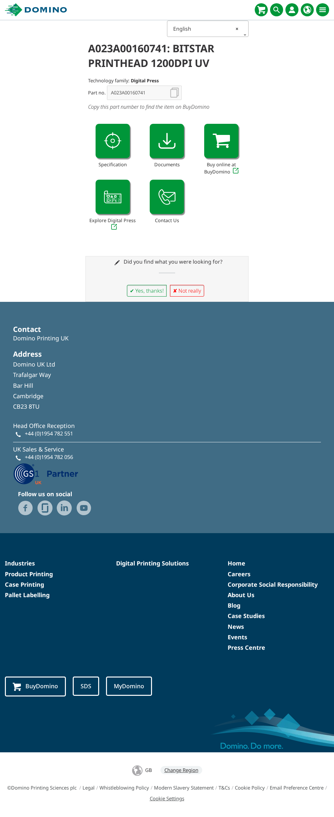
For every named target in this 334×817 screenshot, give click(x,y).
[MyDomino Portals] (291, 9)
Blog (234, 605)
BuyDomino (41, 686)
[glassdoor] (45, 507)
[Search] (276, 9)
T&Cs (224, 787)
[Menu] (322, 9)
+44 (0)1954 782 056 (49, 457)
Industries (20, 563)
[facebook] (25, 507)
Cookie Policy (250, 787)
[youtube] (83, 507)
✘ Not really (187, 290)
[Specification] (113, 141)
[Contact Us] (167, 197)
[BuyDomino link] (221, 141)
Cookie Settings (167, 798)
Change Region (181, 770)
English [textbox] (205, 28)
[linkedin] (64, 507)
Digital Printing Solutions (152, 563)
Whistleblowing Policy (124, 787)
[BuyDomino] (261, 9)
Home (236, 563)
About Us (241, 595)
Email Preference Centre (297, 787)
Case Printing (24, 584)
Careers (239, 574)
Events (237, 637)
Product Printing (29, 574)
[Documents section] (167, 141)
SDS (86, 686)
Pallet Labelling (27, 595)
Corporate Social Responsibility (273, 584)
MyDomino (129, 686)
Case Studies (246, 616)
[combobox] (208, 29)
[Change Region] (307, 9)
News (236, 626)
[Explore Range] (113, 197)
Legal (89, 787)
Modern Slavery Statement (184, 787)
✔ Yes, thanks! (147, 290)
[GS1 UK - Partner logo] (45, 473)
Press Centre (246, 647)
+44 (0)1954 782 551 (49, 433)
